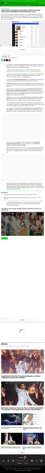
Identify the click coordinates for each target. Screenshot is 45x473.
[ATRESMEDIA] (22, 457)
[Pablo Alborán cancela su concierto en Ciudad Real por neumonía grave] (11, 419)
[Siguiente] (43, 1)
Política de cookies (20, 468)
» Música (7, 318)
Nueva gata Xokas (33, 0)
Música (18, 5)
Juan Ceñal (4, 56)
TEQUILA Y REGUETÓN (5, 445)
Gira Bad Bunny (5, 0)
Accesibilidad (28, 470)
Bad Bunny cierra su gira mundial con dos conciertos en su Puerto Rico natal (21, 209)
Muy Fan (2, 5)
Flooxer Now (3, 318)
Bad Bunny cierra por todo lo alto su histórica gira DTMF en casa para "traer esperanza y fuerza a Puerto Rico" (22, 409)
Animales (23, 5)
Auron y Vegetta (19, 0)
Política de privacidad (12, 468)
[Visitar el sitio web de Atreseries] (27, 461)
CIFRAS (2, 374)
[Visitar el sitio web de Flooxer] (26, 463)
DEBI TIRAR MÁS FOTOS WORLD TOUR (8, 406)
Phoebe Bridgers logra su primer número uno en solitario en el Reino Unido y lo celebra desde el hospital (32, 428)
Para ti (14, 5)
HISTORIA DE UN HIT (26, 445)
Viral (6, 5)
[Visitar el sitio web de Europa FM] (37, 461)
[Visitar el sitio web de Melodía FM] (41, 461)
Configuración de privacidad (35, 468)
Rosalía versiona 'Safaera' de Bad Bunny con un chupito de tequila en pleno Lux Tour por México (11, 447)
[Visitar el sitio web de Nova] (18, 461)
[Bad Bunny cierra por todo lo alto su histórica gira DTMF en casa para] (22, 393)
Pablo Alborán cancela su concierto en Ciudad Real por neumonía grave (11, 428)
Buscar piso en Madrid (26, 0)
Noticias (10, 5)
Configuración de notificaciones (20, 470)
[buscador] (41, 3)
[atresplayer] (39, 3)
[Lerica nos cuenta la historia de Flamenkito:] (33, 439)
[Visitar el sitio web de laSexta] (8, 461)
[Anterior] (2, 1)
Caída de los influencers (12, 0)
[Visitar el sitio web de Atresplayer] (20, 463)
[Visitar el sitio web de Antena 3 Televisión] (4, 461)
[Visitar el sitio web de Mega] (22, 461)
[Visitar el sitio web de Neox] (13, 461)
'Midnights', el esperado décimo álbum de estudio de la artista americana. (23, 71)
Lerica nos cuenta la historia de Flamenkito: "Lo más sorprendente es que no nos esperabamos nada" (32, 448)
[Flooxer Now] (5, 3)
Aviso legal (7, 468)
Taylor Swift (4, 238)
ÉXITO (24, 426)
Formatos (28, 5)
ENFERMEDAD (3, 426)
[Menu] (44, 3)
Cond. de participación (27, 468)
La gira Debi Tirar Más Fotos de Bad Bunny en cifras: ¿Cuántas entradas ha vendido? (20, 194)
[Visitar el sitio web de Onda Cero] (32, 461)
